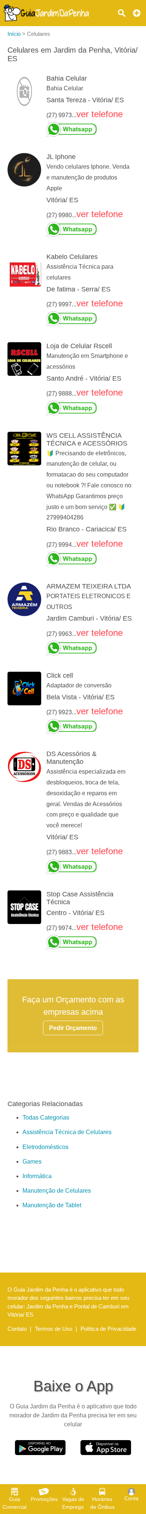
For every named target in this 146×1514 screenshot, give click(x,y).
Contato (17, 1329)
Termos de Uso (53, 1329)
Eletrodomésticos (45, 1147)
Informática (37, 1176)
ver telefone (99, 114)
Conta (131, 1498)
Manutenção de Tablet (51, 1205)
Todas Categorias (45, 1117)
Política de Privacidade (108, 1329)
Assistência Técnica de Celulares (67, 1132)
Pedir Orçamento (73, 1028)
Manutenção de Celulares (56, 1190)
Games (32, 1161)
